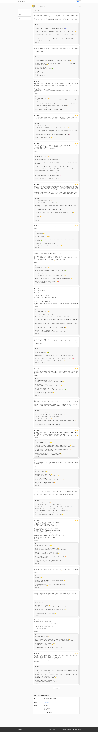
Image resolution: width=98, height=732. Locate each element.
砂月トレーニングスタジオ (21, 1)
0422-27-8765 (46, 702)
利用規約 (50, 729)
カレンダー (21, 18)
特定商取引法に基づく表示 (67, 729)
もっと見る (56, 688)
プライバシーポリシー (57, 729)
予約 (20, 14)
